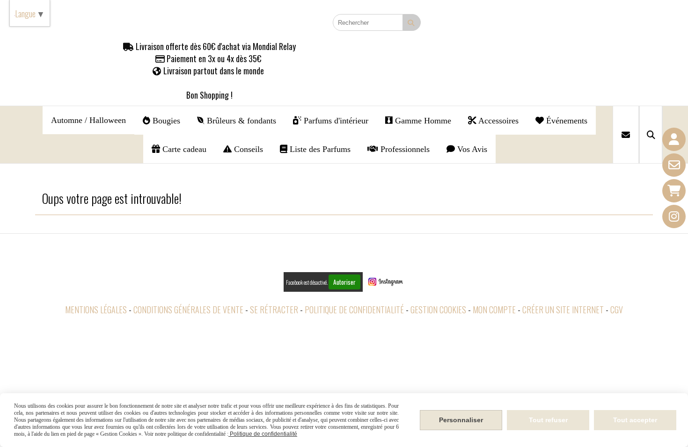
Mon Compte (494, 309)
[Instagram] (674, 216)
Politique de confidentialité (354, 309)
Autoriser (344, 282)
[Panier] (674, 190)
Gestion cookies (438, 309)
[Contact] (674, 165)
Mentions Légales (96, 309)
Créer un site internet (563, 309)
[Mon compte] (674, 139)
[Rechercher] (651, 134)
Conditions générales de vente (188, 309)
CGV (616, 309)
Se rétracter (274, 309)
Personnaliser (461, 420)
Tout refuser (548, 420)
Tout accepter (635, 420)
